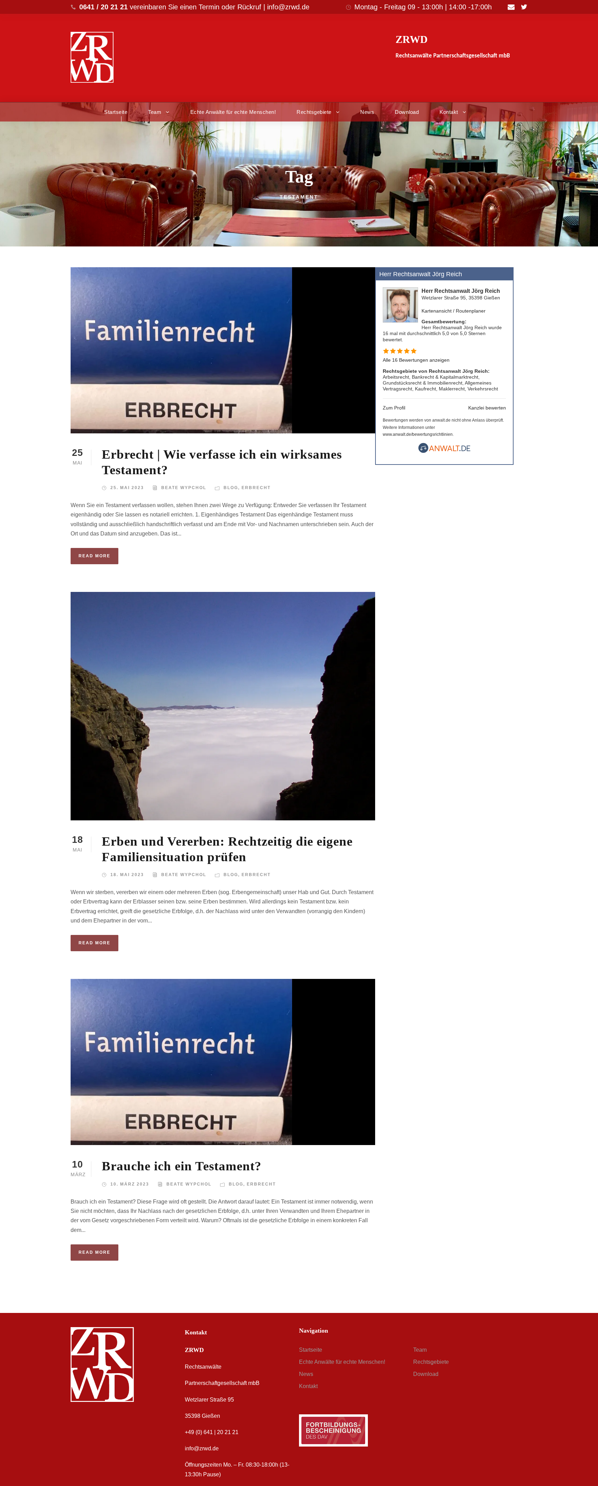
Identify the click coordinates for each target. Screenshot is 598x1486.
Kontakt (449, 112)
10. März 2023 (129, 1184)
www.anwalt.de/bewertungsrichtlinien (418, 434)
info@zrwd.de (202, 1448)
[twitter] (524, 7)
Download (407, 112)
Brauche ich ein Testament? (182, 1166)
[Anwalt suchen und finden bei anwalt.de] (444, 451)
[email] (511, 7)
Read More (94, 555)
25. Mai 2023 (127, 487)
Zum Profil (394, 408)
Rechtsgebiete (314, 112)
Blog (231, 487)
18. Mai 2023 (127, 874)
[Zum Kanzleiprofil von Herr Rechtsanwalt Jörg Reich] (400, 305)
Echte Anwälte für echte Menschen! (233, 112)
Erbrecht (256, 487)
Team (154, 112)
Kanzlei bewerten (487, 408)
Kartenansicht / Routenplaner (454, 311)
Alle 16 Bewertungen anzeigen (416, 360)
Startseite (115, 112)
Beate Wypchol (183, 487)
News (367, 112)
